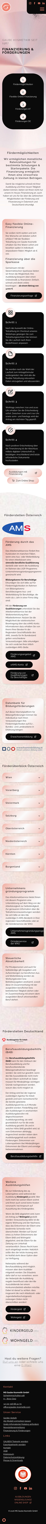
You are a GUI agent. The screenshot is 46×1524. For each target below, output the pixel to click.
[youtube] (39, 3)
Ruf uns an (10, 1361)
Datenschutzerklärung (13, 1457)
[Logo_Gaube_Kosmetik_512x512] (6, 3)
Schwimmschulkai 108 (14, 1395)
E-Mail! (26, 1365)
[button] (23, 777)
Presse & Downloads (13, 1460)
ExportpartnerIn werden (14, 1444)
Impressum (8, 1454)
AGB (5, 1451)
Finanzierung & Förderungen (16, 1430)
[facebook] (34, 3)
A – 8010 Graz (9, 1399)
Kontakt (7, 1448)
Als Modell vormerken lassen (17, 1421)
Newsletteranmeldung (14, 1427)
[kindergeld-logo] (20, 1328)
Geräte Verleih (10, 1418)
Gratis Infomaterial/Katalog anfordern (21, 1424)
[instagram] (30, 3)
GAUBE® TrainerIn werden (15, 1441)
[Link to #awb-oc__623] (42, 9)
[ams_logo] (19, 523)
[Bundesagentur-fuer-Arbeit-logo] (14, 1039)
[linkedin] (43, 3)
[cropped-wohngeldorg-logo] (20, 1338)
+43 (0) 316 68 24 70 (12, 1404)
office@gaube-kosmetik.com (16, 1407)
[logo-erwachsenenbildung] (22, 747)
